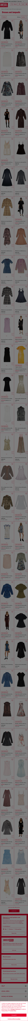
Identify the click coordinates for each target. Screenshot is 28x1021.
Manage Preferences (16, 1009)
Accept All (14, 1015)
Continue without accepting (14, 1018)
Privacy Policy (5, 1010)
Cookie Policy (13, 1010)
